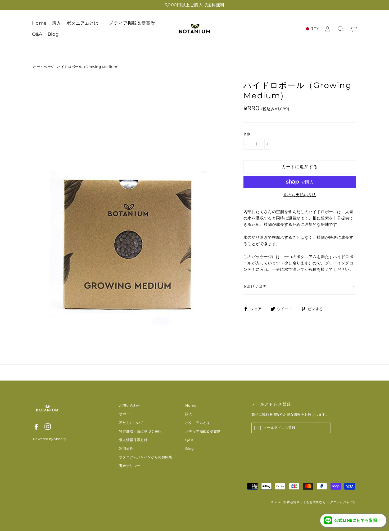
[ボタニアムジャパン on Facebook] (36, 426)
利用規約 (126, 448)
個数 (247, 134)
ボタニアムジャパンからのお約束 (145, 457)
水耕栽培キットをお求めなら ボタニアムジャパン (319, 502)
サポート (126, 414)
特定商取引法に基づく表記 (140, 431)
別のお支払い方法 (299, 194)
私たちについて (131, 422)
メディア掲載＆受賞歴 (132, 23)
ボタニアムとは (83, 23)
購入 (56, 23)
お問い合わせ (129, 405)
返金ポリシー (129, 466)
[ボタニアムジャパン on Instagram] (47, 426)
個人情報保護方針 (133, 440)
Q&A (37, 34)
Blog (53, 34)
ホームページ (43, 67)
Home (39, 23)
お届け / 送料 (255, 286)
